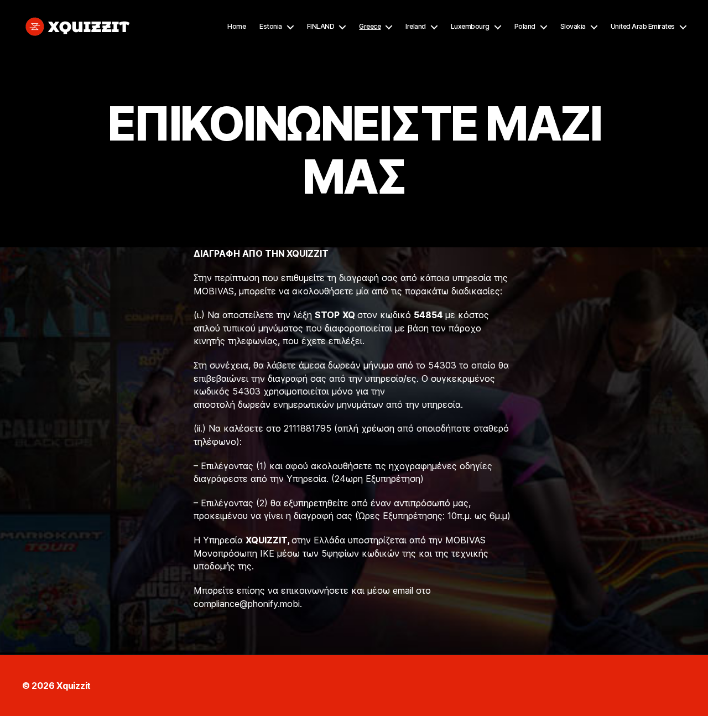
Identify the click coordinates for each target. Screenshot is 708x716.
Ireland (415, 26)
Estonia (270, 26)
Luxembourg (470, 26)
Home (236, 26)
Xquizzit (73, 685)
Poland (524, 26)
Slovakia (573, 26)
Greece (370, 26)
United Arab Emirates (643, 26)
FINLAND (321, 26)
